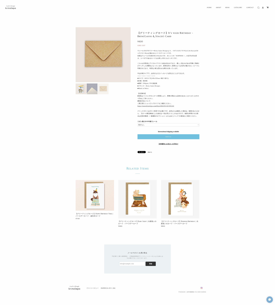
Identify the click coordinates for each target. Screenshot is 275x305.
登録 (150, 264)
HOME (209, 7)
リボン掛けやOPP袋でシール (147, 121)
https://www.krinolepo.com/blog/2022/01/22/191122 (156, 106)
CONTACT (250, 7)
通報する (150, 152)
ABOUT (218, 7)
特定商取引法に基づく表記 (108, 288)
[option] (103, 54)
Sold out (168, 136)
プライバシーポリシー (93, 288)
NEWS (227, 7)
